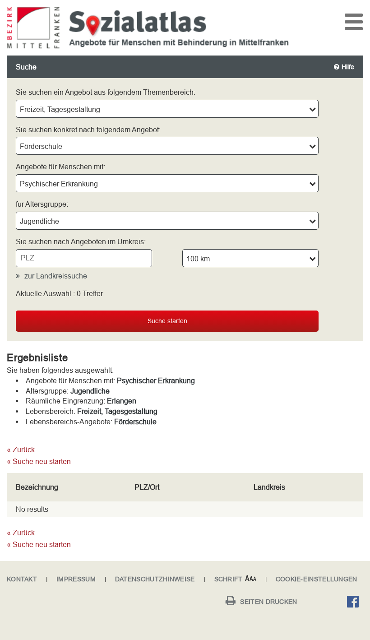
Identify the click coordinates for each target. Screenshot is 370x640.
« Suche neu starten (39, 461)
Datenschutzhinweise (155, 579)
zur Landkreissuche (55, 276)
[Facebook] (355, 603)
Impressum (76, 579)
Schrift (228, 579)
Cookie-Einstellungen (316, 579)
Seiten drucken (268, 601)
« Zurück (21, 449)
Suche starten (167, 321)
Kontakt (22, 579)
